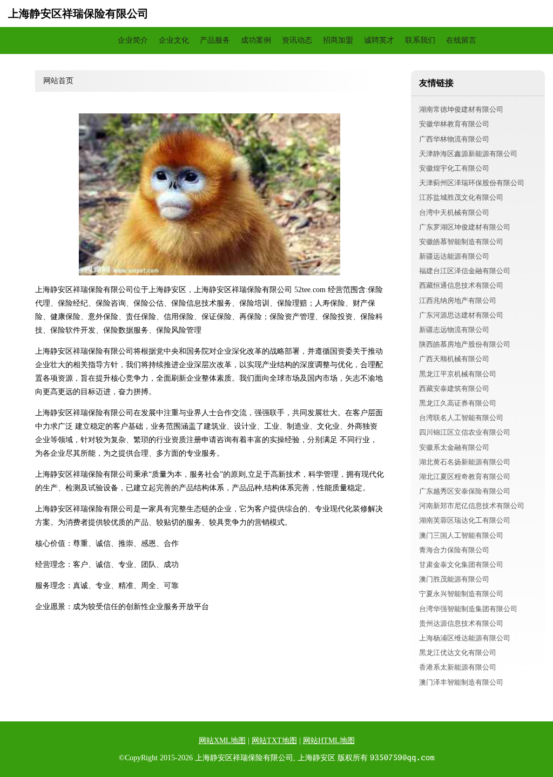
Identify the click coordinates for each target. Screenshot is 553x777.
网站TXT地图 (274, 741)
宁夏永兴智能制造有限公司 (461, 594)
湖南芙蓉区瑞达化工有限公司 (464, 520)
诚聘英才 (379, 40)
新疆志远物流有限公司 (454, 330)
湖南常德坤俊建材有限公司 (461, 109)
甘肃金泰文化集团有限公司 (461, 564)
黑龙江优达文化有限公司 (457, 652)
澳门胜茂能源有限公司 (454, 579)
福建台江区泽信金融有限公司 (464, 271)
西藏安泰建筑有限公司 (454, 388)
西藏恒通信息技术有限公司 (461, 285)
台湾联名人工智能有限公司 (461, 418)
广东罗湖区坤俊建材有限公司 (464, 227)
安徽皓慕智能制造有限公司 (461, 242)
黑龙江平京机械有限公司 (457, 374)
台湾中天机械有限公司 (454, 212)
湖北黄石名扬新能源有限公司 (464, 462)
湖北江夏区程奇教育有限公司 (464, 476)
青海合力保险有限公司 (454, 550)
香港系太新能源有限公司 (457, 667)
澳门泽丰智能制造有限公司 (461, 682)
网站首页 (92, 40)
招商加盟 (338, 40)
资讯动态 (297, 40)
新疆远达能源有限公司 (454, 256)
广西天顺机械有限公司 (454, 359)
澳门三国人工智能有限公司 (461, 535)
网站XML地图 (222, 741)
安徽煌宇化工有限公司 (454, 168)
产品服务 (215, 40)
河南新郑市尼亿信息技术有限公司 (471, 506)
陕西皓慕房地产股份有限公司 (464, 344)
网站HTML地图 (329, 741)
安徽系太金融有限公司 (454, 447)
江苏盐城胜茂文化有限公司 (461, 197)
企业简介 (133, 40)
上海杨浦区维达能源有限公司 (464, 638)
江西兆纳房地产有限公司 (457, 300)
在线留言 (461, 40)
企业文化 (174, 40)
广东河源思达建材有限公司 (461, 315)
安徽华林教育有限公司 (454, 124)
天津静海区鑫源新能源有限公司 (468, 154)
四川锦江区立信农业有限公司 (464, 432)
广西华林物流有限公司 (454, 139)
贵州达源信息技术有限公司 (461, 623)
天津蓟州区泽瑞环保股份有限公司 (471, 183)
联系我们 (420, 40)
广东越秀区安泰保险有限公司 (464, 491)
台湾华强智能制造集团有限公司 (468, 609)
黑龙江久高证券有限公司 (457, 403)
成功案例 (256, 40)
